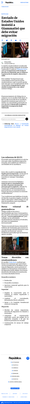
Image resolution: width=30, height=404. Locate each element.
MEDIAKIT (15, 393)
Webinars (15, 373)
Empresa (15, 367)
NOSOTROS (25, 393)
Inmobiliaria (15, 376)
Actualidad (15, 362)
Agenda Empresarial (15, 381)
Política (15, 365)
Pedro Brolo (12, 262)
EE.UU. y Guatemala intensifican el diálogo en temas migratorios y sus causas (16, 125)
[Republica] (9, 2)
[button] (2, 40)
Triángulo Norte (21, 69)
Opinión (15, 370)
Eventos (15, 379)
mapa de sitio (4, 393)
